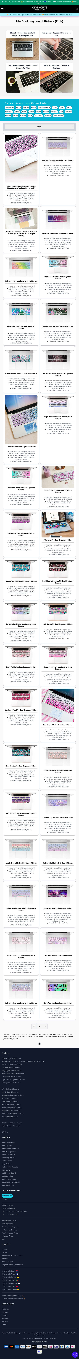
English (26, 107)
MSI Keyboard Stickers (10, 1117)
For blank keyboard (9, 1173)
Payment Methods (8, 1208)
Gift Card (5, 1132)
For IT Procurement (9, 1179)
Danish (15, 115)
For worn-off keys (8, 1142)
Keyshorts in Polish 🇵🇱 (10, 1286)
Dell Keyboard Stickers (10, 1092)
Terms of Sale (26, 1338)
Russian (46, 111)
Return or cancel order (10, 1214)
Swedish (23, 115)
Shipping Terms (7, 1205)
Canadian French (44, 107)
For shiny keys (7, 1145)
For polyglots (6, 1164)
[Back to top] (39, 1043)
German (31, 111)
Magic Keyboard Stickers (11, 1110)
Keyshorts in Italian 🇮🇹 (10, 1280)
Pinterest (5, 1312)
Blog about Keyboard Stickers (12, 1265)
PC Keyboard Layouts (9, 1230)
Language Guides (8, 1224)
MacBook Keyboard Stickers (12, 1064)
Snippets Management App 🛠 (13, 1295)
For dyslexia (6, 1170)
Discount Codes (7, 1262)
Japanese (68, 111)
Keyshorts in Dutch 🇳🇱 (10, 1271)
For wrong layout (8, 1158)
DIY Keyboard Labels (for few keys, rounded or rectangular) (23, 1061)
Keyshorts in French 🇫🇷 (10, 1274)
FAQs (3, 1239)
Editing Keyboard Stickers (11, 1083)
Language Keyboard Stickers (12, 1070)
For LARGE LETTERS (9, 1155)
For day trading (7, 1176)
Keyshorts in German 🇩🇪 (10, 1277)
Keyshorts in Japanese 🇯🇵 (11, 1283)
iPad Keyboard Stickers (10, 1101)
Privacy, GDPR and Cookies (40, 1338)
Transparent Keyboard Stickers (13, 1074)
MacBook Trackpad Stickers (12, 1123)
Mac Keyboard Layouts (10, 1227)
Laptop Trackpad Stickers (11, 1126)
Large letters (58, 115)
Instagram (5, 1309)
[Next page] (45, 1026)
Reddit (4, 1324)
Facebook (5, 1318)
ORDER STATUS (7, 1196)
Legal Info (53, 1338)
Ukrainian (8, 111)
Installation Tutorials (9, 1221)
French (38, 111)
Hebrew (17, 111)
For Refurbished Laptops (11, 1182)
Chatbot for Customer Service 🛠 (14, 1299)
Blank (30, 115)
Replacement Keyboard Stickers (13, 1080)
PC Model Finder (7, 1236)
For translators (7, 1161)
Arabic (62, 107)
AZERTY (55, 107)
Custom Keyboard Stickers (11, 1058)
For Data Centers (8, 1185)
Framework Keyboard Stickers (13, 1095)
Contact (4, 1199)
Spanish (8, 115)
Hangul (24, 111)
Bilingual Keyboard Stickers (11, 1077)
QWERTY (18, 107)
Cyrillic (54, 111)
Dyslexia (48, 115)
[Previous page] (34, 1026)
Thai (61, 111)
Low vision (38, 115)
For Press (5, 1259)
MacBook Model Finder (10, 1233)
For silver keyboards (9, 1152)
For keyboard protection (10, 1148)
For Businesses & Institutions (12, 1255)
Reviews (4, 1252)
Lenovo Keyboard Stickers (11, 1104)
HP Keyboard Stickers (9, 1098)
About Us (5, 1249)
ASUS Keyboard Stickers (10, 1089)
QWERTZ (69, 107)
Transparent (9, 107)
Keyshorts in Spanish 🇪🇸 (10, 1289)
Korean (33, 107)
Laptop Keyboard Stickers (11, 1067)
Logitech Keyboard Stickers (11, 1107)
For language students (10, 1167)
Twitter (4, 1315)
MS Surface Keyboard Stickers (12, 1113)
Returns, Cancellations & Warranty (14, 1211)
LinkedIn (5, 1321)
